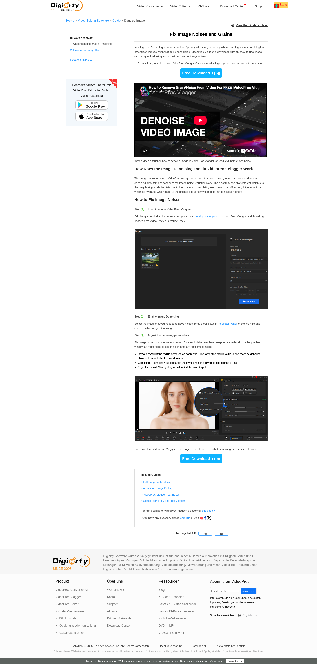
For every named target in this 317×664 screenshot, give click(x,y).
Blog (161, 590)
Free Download (196, 73)
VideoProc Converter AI (71, 590)
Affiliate (112, 611)
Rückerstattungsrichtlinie (230, 645)
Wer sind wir (115, 590)
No (221, 533)
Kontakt (112, 597)
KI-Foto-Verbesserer (172, 618)
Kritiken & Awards (119, 618)
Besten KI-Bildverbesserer (176, 611)
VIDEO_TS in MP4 (171, 632)
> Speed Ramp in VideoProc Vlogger (163, 500)
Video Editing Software (94, 20)
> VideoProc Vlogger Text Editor (160, 494)
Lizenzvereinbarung (170, 645)
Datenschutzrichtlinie (192, 660)
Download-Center (232, 6)
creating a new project (207, 216)
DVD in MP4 (166, 625)
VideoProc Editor (67, 604)
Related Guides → (81, 59)
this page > (208, 510)
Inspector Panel (227, 323)
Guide (116, 20)
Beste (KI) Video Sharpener (177, 604)
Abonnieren (248, 591)
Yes (205, 533)
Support (260, 6)
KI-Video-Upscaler (171, 597)
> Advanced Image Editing (156, 488)
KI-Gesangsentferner (69, 632)
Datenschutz (199, 645)
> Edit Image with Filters (155, 482)
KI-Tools (203, 6)
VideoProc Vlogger (68, 597)
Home (70, 20)
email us (185, 517)
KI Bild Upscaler (66, 618)
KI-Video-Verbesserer (70, 611)
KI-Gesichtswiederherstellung (75, 625)
